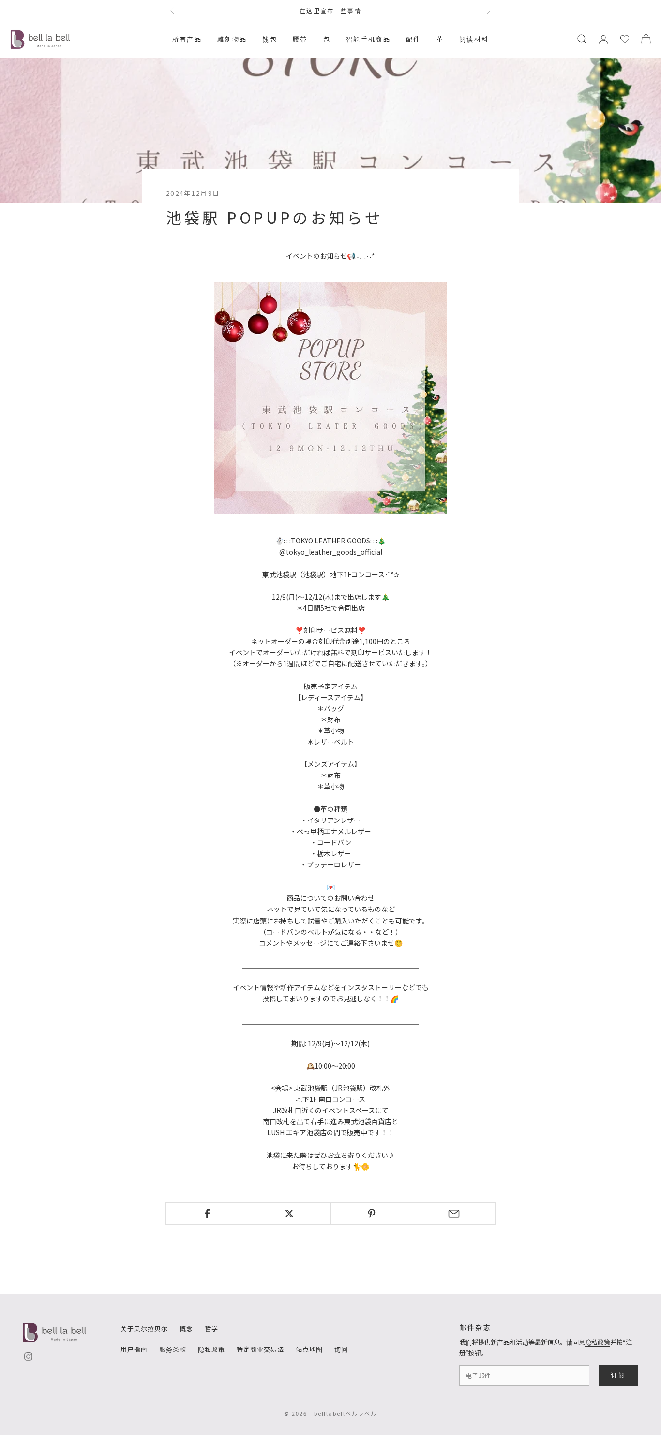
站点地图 (309, 1349)
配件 (413, 39)
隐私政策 (211, 1349)
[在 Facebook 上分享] (207, 1213)
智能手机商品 (368, 39)
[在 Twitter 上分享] (289, 1213)
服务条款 (172, 1349)
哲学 (211, 1328)
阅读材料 (474, 39)
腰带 (300, 39)
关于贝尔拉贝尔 (144, 1328)
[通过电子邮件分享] (454, 1213)
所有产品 (187, 39)
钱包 (269, 39)
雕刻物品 (232, 39)
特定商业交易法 (260, 1349)
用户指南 (134, 1349)
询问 (341, 1349)
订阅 (618, 1375)
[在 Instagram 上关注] (28, 1356)
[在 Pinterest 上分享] (372, 1213)
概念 (186, 1328)
